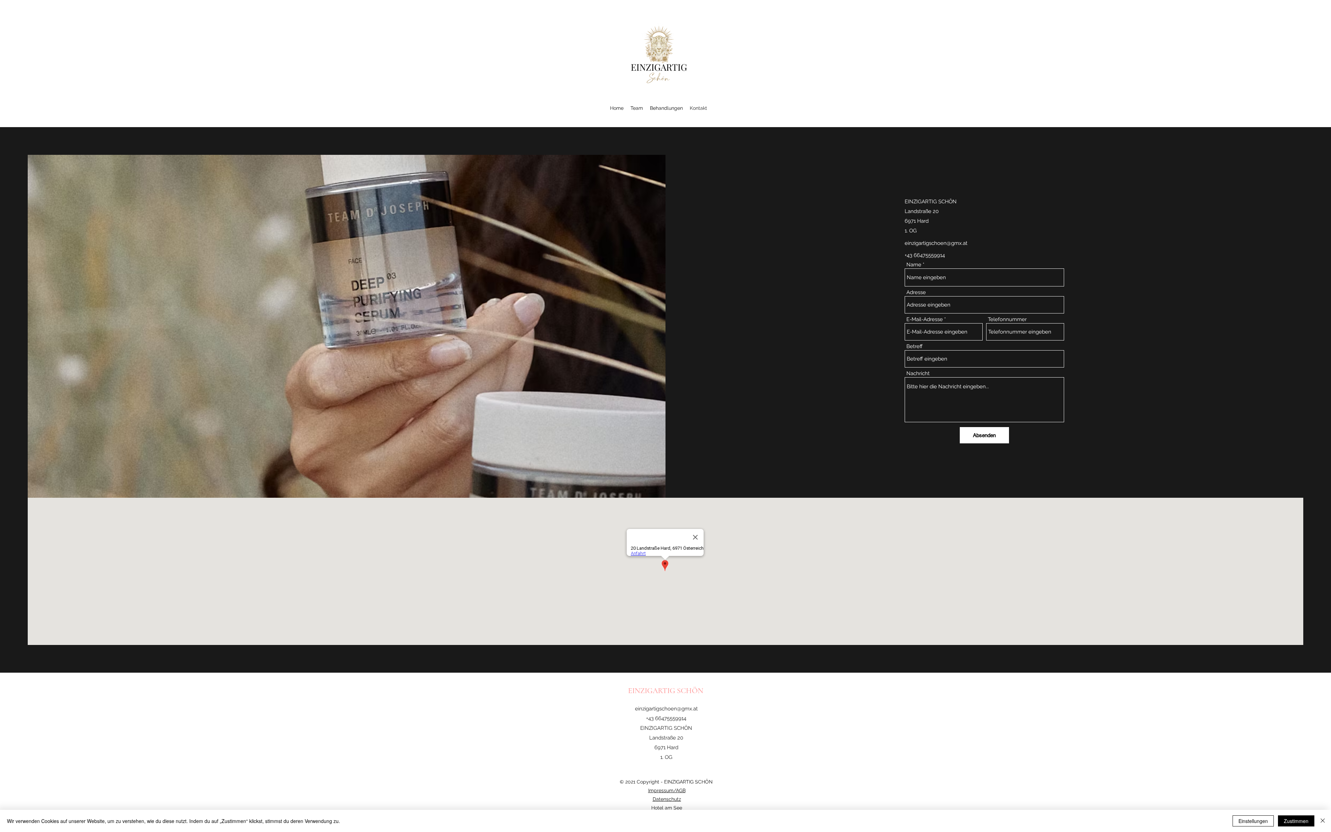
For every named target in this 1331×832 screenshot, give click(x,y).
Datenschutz (667, 799)
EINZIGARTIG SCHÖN (666, 690)
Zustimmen (1296, 820)
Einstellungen (1253, 820)
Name (913, 264)
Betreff (914, 346)
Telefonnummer (1007, 319)
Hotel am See (666, 808)
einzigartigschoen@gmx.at (936, 243)
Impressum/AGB (667, 790)
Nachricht (918, 373)
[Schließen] (1323, 820)
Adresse (916, 292)
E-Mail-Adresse (924, 319)
